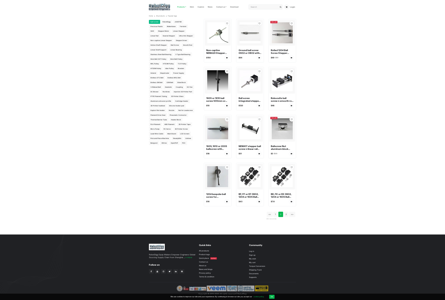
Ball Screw (175, 45)
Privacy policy (205, 273)
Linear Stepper (178, 31)
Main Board (171, 134)
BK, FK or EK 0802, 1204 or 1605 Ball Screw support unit (281, 197)
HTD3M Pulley (168, 64)
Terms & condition (206, 277)
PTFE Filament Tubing (159, 96)
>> (292, 214)
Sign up (252, 255)
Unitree (188, 138)
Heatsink (168, 87)
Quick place (207, 258)
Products (181, 7)
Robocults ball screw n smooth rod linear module (282, 101)
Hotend (153, 73)
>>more (188, 257)
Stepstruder (164, 73)
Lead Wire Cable (157, 134)
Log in (251, 251)
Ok (272, 297)
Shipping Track (255, 270)
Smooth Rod (187, 45)
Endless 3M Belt (157, 82)
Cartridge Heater (181, 101)
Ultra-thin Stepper (186, 36)
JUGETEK (178, 22)
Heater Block (176, 120)
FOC (184, 143)
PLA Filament (155, 124)
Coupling (179, 87)
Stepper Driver (181, 40)
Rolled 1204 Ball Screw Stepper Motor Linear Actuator (279, 54)
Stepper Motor (163, 31)
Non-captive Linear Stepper (161, 40)
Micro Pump (155, 129)
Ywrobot (183, 26)
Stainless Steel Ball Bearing (161, 54)
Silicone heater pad (176, 106)
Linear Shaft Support (158, 50)
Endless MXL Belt (174, 78)
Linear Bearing (176, 50)
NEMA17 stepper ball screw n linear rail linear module (250, 149)
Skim (192, 7)
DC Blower (155, 92)
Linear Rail (155, 36)
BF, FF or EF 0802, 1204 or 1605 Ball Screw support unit (249, 197)
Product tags (204, 254)
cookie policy (258, 297)
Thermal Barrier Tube (159, 120)
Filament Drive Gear (158, 115)
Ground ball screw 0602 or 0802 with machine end (249, 53)
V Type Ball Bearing (182, 54)
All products (160, 16)
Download (234, 7)
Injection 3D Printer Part (183, 92)
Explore (201, 7)
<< (270, 214)
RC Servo (167, 129)
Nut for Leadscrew (185, 110)
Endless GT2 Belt (157, 78)
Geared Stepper (169, 36)
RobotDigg (167, 22)
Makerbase (171, 26)
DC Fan (189, 87)
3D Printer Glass (177, 96)
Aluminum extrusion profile (161, 101)
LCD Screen (184, 134)
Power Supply (178, 73)
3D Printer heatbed (158, 106)
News (210, 7)
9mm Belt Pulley (176, 59)
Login (292, 7)
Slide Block (181, 82)
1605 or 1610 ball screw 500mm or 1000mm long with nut (216, 102)
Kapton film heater (158, 110)
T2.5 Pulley (182, 64)
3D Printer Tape (185, 124)
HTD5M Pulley (156, 68)
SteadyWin (177, 138)
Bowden (181, 68)
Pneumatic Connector (178, 115)
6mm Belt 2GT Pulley (158, 59)
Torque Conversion (257, 266)
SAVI (152, 31)
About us (202, 265)
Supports (253, 277)
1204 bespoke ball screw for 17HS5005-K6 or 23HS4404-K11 (216, 198)
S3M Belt (170, 82)
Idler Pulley (169, 68)
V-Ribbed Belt (156, 87)
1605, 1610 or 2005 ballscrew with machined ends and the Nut (217, 150)
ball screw (155, 22)
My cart (252, 262)
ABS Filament (169, 124)
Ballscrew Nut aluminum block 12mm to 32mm (279, 149)
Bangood (154, 143)
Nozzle (171, 110)
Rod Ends (166, 92)
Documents (254, 273)
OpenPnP (174, 143)
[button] (286, 7)
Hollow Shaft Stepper (159, 45)
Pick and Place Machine (160, 138)
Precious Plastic (157, 26)
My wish (252, 259)
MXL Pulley (155, 64)
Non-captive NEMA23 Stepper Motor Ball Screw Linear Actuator (215, 54)
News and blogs (205, 269)
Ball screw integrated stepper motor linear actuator (249, 102)
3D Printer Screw (181, 129)
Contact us (220, 7)
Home (151, 16)
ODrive (164, 143)
